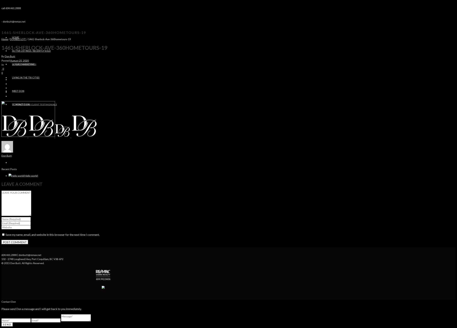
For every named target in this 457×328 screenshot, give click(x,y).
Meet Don (18, 91)
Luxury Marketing (23, 64)
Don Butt (10, 56)
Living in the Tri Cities (25, 77)
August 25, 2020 (19, 60)
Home (4, 39)
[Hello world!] (17, 175)
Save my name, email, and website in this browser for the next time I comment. (53, 234)
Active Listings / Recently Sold (31, 50)
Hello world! (31, 175)
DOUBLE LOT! (18, 39)
